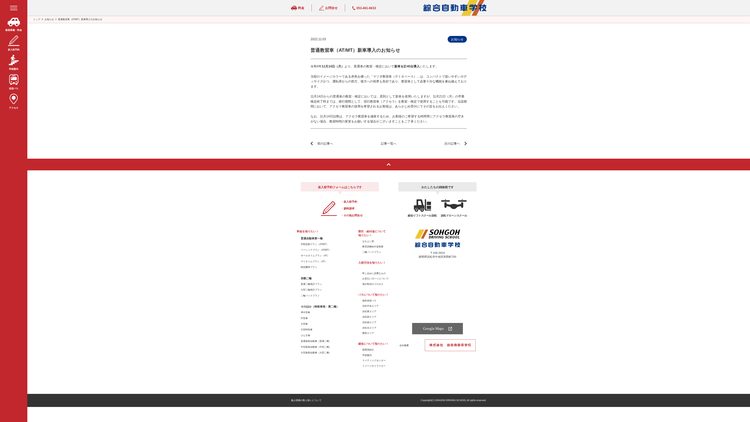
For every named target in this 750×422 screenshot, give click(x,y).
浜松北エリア (369, 327)
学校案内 (367, 355)
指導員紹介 (368, 349)
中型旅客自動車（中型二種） (316, 347)
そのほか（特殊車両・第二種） (320, 306)
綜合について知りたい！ (373, 343)
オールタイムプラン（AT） (315, 255)
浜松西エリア (369, 317)
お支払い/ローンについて (375, 278)
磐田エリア (368, 333)
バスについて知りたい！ (373, 294)
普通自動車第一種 (312, 238)
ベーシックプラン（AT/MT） (316, 250)
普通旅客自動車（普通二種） (316, 341)
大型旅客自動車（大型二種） (316, 352)
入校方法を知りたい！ (372, 262)
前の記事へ (325, 143)
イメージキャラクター (374, 366)
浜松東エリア (369, 311)
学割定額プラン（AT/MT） (315, 244)
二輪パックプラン (310, 295)
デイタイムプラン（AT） (314, 261)
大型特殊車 (306, 329)
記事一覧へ (388, 143)
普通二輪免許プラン (311, 284)
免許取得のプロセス (372, 284)
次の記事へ (452, 143)
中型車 (304, 318)
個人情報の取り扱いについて (306, 400)
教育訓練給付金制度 (372, 246)
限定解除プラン (309, 267)
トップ (36, 19)
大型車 (304, 324)
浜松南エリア (369, 322)
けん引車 (305, 335)
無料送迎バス (369, 300)
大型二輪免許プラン (311, 289)
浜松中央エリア (370, 306)
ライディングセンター (374, 360)
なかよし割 (368, 241)
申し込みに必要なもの (374, 273)
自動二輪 (306, 278)
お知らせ (49, 19)
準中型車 (305, 312)
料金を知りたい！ (308, 231)
